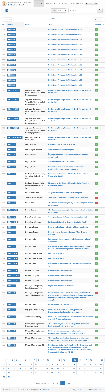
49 (52, 368)
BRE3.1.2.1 (13, 276)
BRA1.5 (11, 167)
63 (25, 373)
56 (90, 368)
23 (15, 364)
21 (4, 364)
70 (63, 373)
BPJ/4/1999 (13, 90)
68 (52, 373)
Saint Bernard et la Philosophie (61, 149)
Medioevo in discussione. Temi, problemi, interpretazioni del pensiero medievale (65, 310)
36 (85, 364)
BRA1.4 (11, 162)
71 (68, 373)
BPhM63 (11, 80)
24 (20, 364)
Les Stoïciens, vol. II (56, 258)
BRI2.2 (11, 324)
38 (95, 364)
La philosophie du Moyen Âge (60, 304)
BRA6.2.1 (12, 222)
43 (20, 368)
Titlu (50, 24)
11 (53, 360)
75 (90, 373)
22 (9, 364)
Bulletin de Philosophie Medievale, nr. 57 (65, 49)
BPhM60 (11, 65)
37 (90, 364)
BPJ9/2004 (13, 128)
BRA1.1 (11, 144)
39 (101, 364)
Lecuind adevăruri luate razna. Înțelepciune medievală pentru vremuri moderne (66, 168)
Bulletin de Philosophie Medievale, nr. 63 (65, 80)
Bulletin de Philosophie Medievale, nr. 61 (65, 70)
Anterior (7, 19)
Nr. (3, 24)
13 (64, 360)
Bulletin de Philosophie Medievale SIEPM (65, 39)
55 (85, 368)
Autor (27, 24)
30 (52, 364)
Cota (9, 24)
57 (95, 368)
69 (58, 373)
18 (91, 360)
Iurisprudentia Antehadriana (60, 270)
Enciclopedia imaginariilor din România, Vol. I (67, 222)
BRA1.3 (11, 155)
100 (68, 383)
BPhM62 (11, 75)
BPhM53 (11, 29)
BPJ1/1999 (13, 100)
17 (86, 360)
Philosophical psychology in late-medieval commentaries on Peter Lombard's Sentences (66, 332)
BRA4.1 (11, 198)
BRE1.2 (11, 232)
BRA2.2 (11, 183)
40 (4, 368)
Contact (87, 389)
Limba (54, 10)
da (96, 29)
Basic (101, 389)
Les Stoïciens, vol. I (56, 253)
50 (58, 368)
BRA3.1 (11, 193)
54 (79, 368)
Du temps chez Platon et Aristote (61, 144)
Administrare (77, 3)
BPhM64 (11, 85)
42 (15, 368)
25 (25, 364)
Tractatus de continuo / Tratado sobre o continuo (68, 197)
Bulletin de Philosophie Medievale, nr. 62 (65, 75)
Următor (98, 19)
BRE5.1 (11, 305)
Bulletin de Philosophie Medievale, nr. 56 (65, 44)
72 (74, 373)
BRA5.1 (11, 203)
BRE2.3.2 (12, 258)
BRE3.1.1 (12, 270)
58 (101, 368)
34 (74, 364)
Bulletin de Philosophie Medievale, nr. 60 (65, 65)
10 (48, 360)
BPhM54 (11, 34)
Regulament (77, 389)
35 (79, 364)
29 (47, 364)
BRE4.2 (11, 293)
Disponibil (99, 24)
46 (36, 368)
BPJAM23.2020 (14, 137)
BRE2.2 (11, 246)
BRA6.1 (11, 217)
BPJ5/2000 (13, 109)
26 (31, 364)
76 (95, 373)
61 (15, 373)
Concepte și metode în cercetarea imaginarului (67, 217)
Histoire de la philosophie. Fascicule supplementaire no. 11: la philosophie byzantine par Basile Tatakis (70, 247)
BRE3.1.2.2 (13, 281)
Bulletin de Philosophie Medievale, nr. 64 (65, 85)
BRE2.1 (11, 239)
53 (74, 368)
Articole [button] (50, 3)
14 (70, 360)
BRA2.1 (11, 174)
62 (20, 373)
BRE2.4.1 (12, 263)
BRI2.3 (11, 331)
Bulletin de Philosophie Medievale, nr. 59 (65, 60)
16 (80, 360)
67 (47, 373)
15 (75, 360)
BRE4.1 (11, 286)
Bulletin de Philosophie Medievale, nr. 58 (65, 54)
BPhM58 (11, 55)
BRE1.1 (11, 227)
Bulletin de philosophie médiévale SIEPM (65, 29)
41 (9, 368)
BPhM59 (11, 60)
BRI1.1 (11, 310)
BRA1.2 (11, 149)
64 (31, 373)
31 (58, 364)
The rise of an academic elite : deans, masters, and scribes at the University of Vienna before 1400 (68, 339)
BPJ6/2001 (13, 118)
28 (42, 364)
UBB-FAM (45, 389)
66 (42, 373)
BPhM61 (11, 70)
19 (96, 360)
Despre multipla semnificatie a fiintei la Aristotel (68, 227)
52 (68, 368)
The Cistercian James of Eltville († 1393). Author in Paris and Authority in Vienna (68, 325)
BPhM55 (11, 39)
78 (4, 377)
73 (79, 373)
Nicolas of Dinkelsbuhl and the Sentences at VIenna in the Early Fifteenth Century (70, 318)
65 (36, 373)
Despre (94, 389)
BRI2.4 (11, 338)
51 (63, 368)
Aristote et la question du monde (61, 161)
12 (59, 360)
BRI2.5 (11, 345)
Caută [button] (62, 3)
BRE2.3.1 (12, 253)
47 (42, 368)
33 (68, 364)
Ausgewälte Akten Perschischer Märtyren (65, 192)
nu (96, 198)
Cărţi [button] (38, 3)
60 (9, 373)
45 (31, 368)
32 (63, 364)
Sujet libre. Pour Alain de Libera (61, 285)
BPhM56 (11, 45)
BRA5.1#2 (12, 210)
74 (85, 373)
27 (36, 364)
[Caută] (100, 10)
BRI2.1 (11, 317)
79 (9, 377)
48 (47, 368)
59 (4, 373)
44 (25, 368)
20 (102, 360)
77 (101, 373)
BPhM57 (11, 50)
